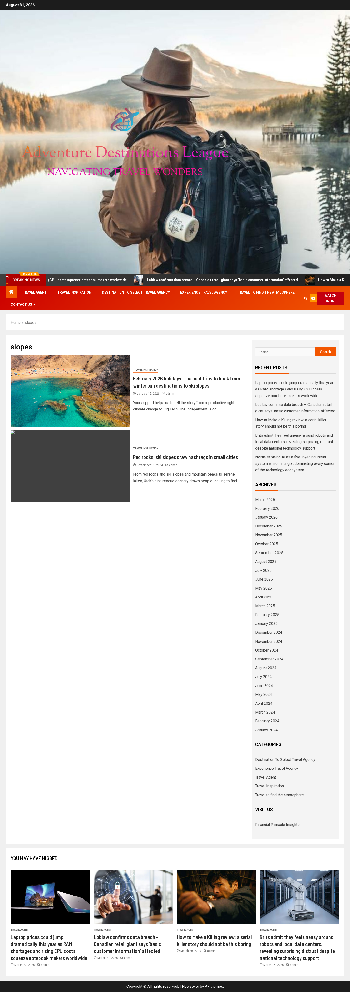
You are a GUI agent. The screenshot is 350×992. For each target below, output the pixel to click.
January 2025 (266, 623)
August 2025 (265, 561)
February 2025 (267, 614)
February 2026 (267, 508)
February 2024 (267, 721)
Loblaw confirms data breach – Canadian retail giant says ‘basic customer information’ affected (171, 280)
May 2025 (263, 588)
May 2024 (263, 694)
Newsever (190, 986)
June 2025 (264, 579)
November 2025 (268, 535)
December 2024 (268, 632)
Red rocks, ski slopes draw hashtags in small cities (185, 457)
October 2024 (266, 650)
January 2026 (266, 517)
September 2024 (269, 659)
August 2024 (265, 668)
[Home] (11, 292)
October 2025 (266, 544)
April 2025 (263, 597)
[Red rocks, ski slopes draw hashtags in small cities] (70, 466)
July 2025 (263, 570)
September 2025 (269, 553)
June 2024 (264, 685)
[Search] (305, 298)
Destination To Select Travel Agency (136, 292)
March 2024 (265, 712)
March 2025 (265, 606)
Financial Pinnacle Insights (277, 824)
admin (170, 393)
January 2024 (266, 730)
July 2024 (263, 676)
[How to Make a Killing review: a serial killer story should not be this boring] (216, 897)
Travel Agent (35, 292)
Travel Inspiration (74, 292)
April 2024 (263, 703)
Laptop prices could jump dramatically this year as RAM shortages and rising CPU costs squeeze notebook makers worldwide (294, 389)
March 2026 (265, 499)
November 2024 (268, 641)
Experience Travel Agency (203, 292)
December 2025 (268, 526)
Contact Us (21, 304)
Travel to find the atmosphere (266, 292)
